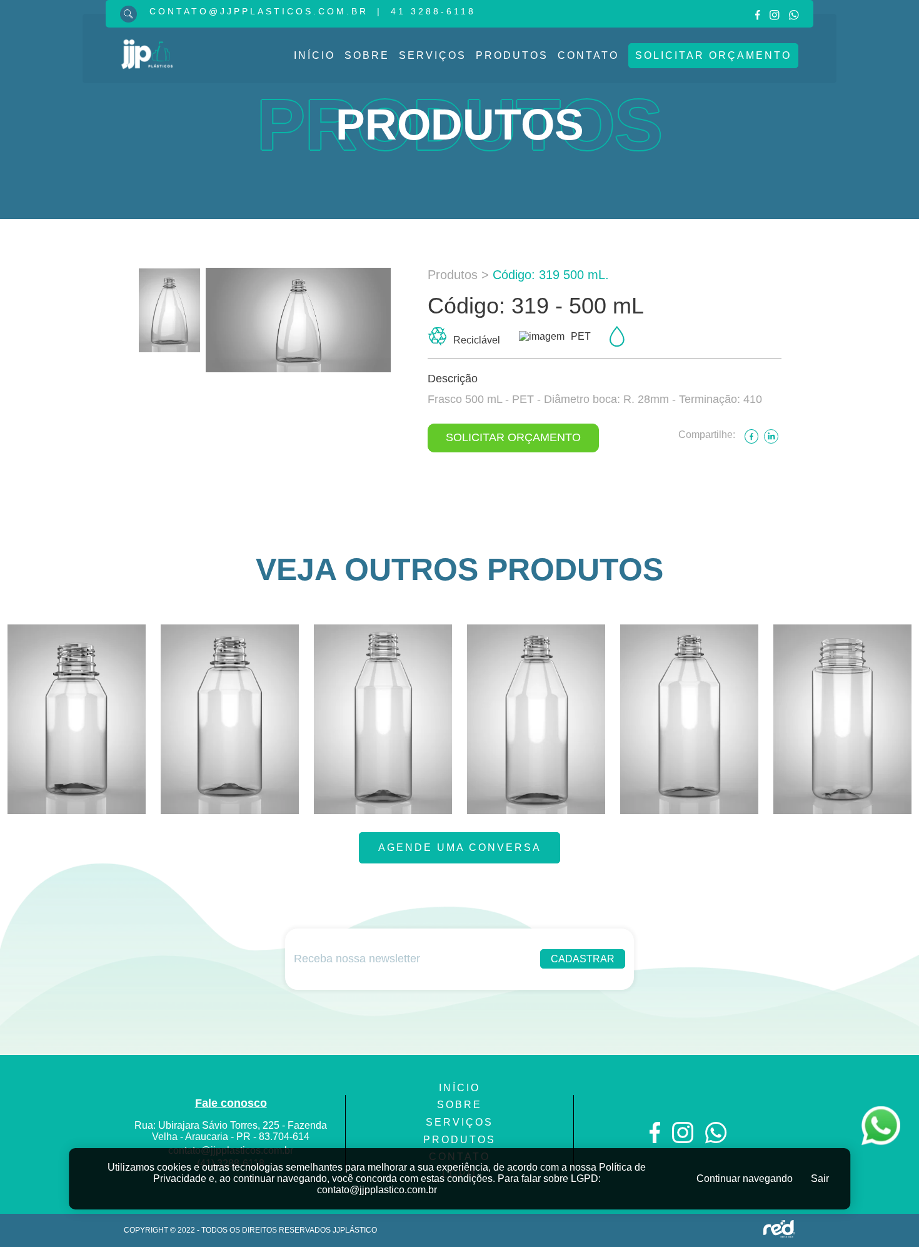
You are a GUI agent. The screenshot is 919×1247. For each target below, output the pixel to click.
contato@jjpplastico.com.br (377, 1189)
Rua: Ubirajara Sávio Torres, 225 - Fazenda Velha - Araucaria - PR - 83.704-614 (230, 1131)
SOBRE (366, 55)
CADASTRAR (583, 959)
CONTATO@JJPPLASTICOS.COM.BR (258, 11)
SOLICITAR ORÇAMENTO (513, 437)
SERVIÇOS (432, 55)
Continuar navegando (744, 1178)
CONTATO (588, 55)
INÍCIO (314, 55)
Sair (820, 1178)
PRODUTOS (512, 55)
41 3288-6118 (433, 11)
